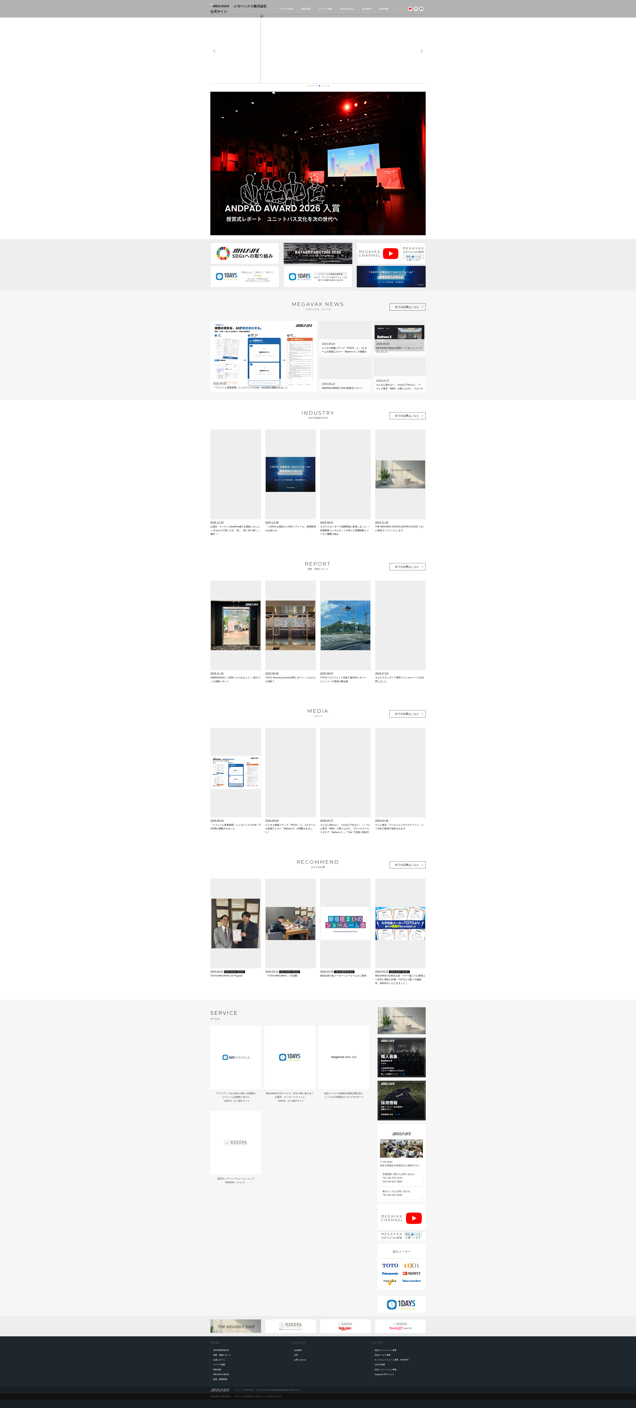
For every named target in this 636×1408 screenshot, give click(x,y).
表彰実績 (305, 8)
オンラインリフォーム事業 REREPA (392, 1360)
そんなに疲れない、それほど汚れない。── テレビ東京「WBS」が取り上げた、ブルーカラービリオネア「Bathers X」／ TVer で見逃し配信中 (345, 829)
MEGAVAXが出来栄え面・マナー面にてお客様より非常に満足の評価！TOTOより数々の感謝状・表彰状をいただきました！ (400, 979)
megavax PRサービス (384, 1374)
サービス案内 (286, 8)
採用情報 (384, 8)
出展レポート (219, 1360)
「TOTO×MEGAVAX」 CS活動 (281, 975)
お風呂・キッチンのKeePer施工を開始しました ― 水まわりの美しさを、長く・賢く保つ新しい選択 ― (236, 530)
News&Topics (347, 8)
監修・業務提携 (220, 1379)
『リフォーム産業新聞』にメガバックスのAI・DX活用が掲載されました (250, 387)
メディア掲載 (325, 8)
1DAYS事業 (380, 1364)
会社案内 (366, 8)
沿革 (296, 1355)
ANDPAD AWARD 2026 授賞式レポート (342, 388)
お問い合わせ (300, 1360)
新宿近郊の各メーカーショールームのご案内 (343, 975)
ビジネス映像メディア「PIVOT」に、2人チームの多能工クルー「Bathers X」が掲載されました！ (344, 352)
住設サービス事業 (383, 1355)
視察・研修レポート (222, 1355)
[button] (307, 85)
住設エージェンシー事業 (386, 1350)
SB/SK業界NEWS (344, 972)
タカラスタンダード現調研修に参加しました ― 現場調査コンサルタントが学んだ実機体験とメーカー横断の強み (345, 530)
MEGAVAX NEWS (234, 972)
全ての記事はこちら (407, 307)
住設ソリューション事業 (386, 1369)
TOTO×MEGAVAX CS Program (226, 975)
